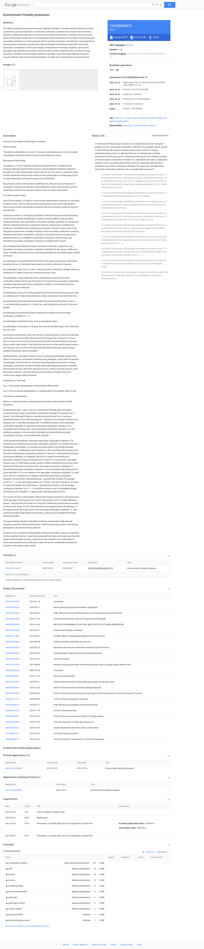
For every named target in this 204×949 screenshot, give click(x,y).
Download (150, 852)
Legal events (131, 118)
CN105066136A (12, 619)
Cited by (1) (119, 118)
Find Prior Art (140, 37)
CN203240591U (12, 727)
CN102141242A (12, 664)
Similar (155, 37)
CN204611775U (12, 699)
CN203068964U (12, 705)
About (66, 944)
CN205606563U (12, 641)
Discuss (152, 125)
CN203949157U (12, 710)
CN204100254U (12, 601)
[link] (16, 863)
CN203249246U (12, 659)
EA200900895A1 (12, 624)
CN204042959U (12, 722)
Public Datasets (99, 944)
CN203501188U (12, 636)
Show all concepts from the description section (27, 926)
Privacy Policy (126, 944)
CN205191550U (12, 613)
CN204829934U (12, 687)
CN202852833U (12, 653)
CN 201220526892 (13, 768)
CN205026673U (12, 647)
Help (139, 944)
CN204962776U (12, 733)
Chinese (129, 45)
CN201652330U (12, 676)
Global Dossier (140, 125)
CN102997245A (12, 568)
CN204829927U (12, 739)
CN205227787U (12, 682)
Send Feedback (80, 944)
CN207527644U (12, 693)
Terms (113, 944)
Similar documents (147, 118)
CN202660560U (12, 670)
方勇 (120, 49)
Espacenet (128, 125)
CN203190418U (12, 607)
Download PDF (120, 37)
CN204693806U (12, 716)
